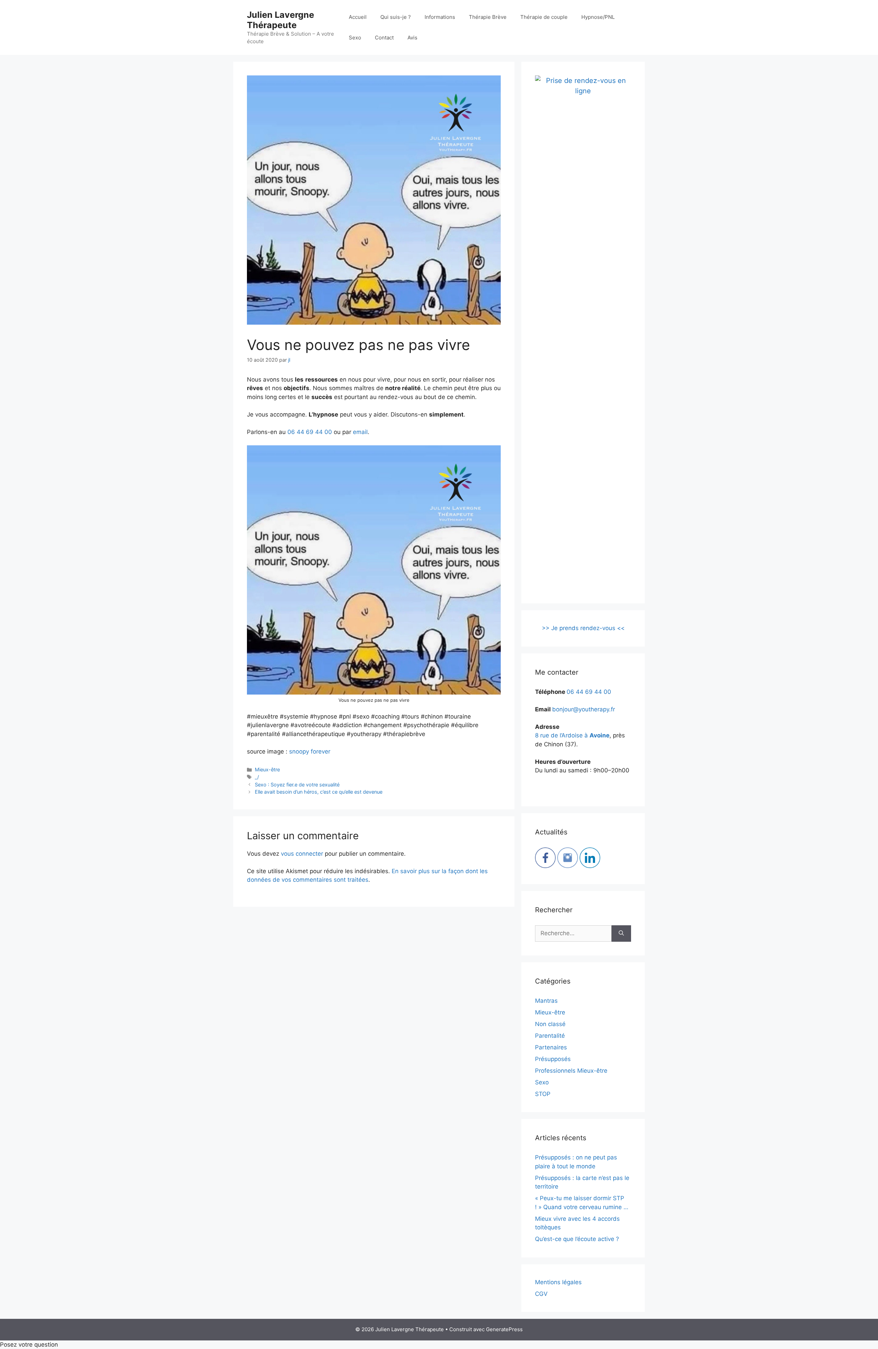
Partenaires (551, 1047)
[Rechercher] (621, 933)
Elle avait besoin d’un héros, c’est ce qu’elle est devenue (318, 792)
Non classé (550, 1024)
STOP (542, 1094)
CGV (541, 1293)
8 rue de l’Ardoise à (572, 735)
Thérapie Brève (488, 17)
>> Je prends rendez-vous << (583, 628)
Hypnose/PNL (598, 17)
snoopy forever (309, 751)
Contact (384, 37)
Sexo (355, 37)
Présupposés (553, 1059)
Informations (440, 17)
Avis (412, 37)
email (360, 432)
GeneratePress (504, 1329)
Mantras (546, 1000)
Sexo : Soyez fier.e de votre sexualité (297, 784)
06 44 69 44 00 (309, 432)
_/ (257, 777)
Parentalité (550, 1035)
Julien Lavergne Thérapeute (280, 20)
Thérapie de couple (544, 17)
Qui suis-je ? (395, 17)
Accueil (358, 17)
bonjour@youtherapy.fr (583, 709)
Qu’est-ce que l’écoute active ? (577, 1239)
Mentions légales (558, 1282)
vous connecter (302, 853)
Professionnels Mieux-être (571, 1070)
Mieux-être (267, 769)
